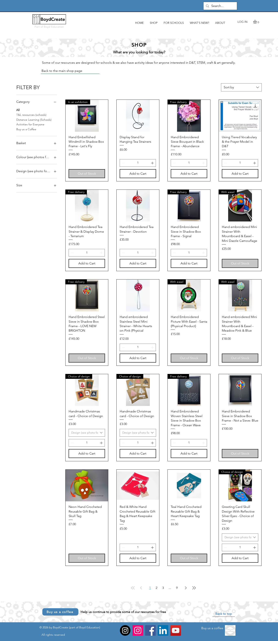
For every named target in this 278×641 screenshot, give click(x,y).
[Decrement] (122, 163)
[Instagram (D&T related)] (137, 630)
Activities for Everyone (30, 124)
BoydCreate (60, 627)
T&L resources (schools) (31, 115)
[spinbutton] (137, 163)
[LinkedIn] (163, 630)
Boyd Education (54, 26)
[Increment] (152, 163)
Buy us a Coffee (26, 129)
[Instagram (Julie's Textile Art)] (125, 630)
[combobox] (241, 87)
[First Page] (132, 588)
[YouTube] (175, 630)
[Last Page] (194, 588)
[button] (257, 21)
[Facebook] (150, 630)
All (18, 110)
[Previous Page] (141, 588)
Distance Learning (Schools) (33, 120)
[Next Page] (185, 588)
